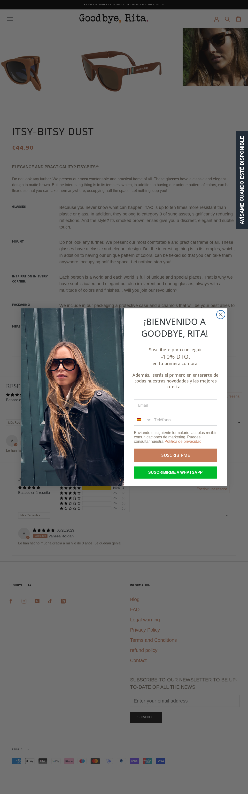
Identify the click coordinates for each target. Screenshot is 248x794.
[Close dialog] (221, 314)
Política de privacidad (183, 441)
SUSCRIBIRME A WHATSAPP (175, 472)
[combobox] (143, 420)
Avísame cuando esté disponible (242, 180)
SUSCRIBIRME (175, 455)
